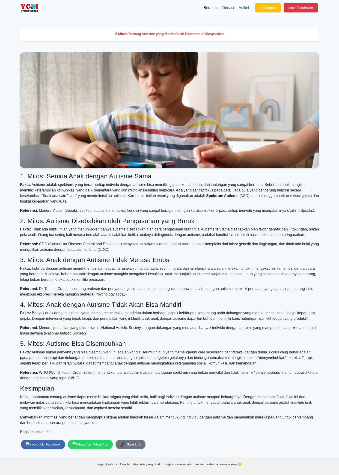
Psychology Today (110, 294)
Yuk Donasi (268, 7)
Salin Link (133, 444)
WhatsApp (100, 444)
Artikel (244, 8)
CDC (103, 249)
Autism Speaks (300, 210)
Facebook (52, 444)
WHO (73, 378)
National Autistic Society (65, 333)
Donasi (228, 8)
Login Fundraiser (300, 7)
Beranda (211, 8)
